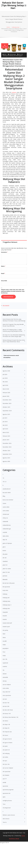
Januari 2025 (6, 439)
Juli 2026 (5, 374)
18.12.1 (5, 481)
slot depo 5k (6, 728)
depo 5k (5, 539)
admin (4, 54)
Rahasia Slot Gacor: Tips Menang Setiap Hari (13, 5)
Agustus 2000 (6, 461)
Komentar (4, 252)
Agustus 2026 (6, 371)
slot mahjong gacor (18, 55)
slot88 (4, 782)
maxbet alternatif (7, 623)
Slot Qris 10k (6, 764)
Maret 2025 (6, 432)
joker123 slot (6, 572)
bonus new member (8, 500)
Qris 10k (5, 659)
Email (3, 273)
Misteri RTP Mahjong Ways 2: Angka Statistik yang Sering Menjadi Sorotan (12, 330)
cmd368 (5, 532)
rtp (3, 670)
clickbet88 (5, 521)
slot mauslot (6, 305)
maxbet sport (6, 626)
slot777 (5, 778)
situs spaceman (7, 695)
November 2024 (7, 447)
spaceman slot (6, 793)
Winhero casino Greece (9, 815)
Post (4, 652)
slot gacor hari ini (7, 739)
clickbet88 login (7, 528)
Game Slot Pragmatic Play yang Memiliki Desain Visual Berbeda (13, 325)
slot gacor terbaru (7, 742)
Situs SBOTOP (6, 692)
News (4, 637)
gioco (4, 547)
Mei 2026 (5, 381)
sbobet (4, 673)
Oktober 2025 (6, 407)
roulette (5, 666)
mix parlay (5, 630)
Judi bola (5, 576)
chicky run (5, 518)
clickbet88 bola (7, 525)
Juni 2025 (5, 421)
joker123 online (7, 568)
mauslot (5, 615)
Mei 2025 (5, 425)
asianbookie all (6, 489)
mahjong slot (6, 597)
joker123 (5, 565)
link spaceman (6, 586)
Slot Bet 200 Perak (8, 710)
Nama (3, 266)
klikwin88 (5, 579)
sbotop (4, 681)
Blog (4, 496)
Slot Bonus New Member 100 (10, 717)
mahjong (14, 92)
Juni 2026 (5, 378)
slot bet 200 (6, 706)
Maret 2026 (6, 389)
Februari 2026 (6, 392)
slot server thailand (8, 768)
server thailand (7, 684)
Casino (4, 503)
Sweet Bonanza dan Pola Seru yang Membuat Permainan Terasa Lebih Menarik (14, 319)
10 (3, 478)
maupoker (5, 612)
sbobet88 (5, 677)
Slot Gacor (5, 735)
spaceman (5, 786)
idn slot (5, 557)
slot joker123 (6, 750)
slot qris (5, 760)
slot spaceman (6, 771)
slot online (5, 757)
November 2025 (7, 403)
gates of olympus (7, 543)
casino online (6, 507)
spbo (4, 797)
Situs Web (4, 280)
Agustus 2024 (6, 458)
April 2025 (5, 428)
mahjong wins (6, 608)
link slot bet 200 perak (8, 583)
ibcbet (4, 550)
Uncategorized (7, 807)
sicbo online (6, 688)
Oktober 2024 (6, 450)
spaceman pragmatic (8, 789)
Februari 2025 (6, 436)
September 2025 (7, 410)
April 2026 (5, 385)
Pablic (4, 644)
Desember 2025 (7, 400)
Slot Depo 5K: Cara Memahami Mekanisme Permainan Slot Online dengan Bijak (14, 335)
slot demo (5, 720)
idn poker (5, 554)
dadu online (6, 536)
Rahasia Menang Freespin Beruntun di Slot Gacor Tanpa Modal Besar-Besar (14, 340)
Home (8, 27)
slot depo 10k (6, 724)
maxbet (5, 619)
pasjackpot (5, 648)
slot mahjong (10, 55)
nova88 (5, 641)
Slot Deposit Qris (7, 731)
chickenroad (6, 514)
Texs (4, 804)
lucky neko (5, 590)
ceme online (6, 510)
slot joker (5, 746)
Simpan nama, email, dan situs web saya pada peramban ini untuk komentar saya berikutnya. (12, 291)
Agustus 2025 (6, 414)
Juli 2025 (5, 418)
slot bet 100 (6, 702)
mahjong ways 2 (7, 605)
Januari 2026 (6, 396)
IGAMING (5, 561)
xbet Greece (6, 818)
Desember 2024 (7, 443)
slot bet (5, 699)
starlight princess (7, 800)
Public (4, 655)
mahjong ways (15, 27)
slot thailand (6, 775)
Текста (4, 822)
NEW (4, 634)
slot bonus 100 (7, 713)
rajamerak (5, 663)
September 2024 (7, 454)
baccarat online (7, 492)
